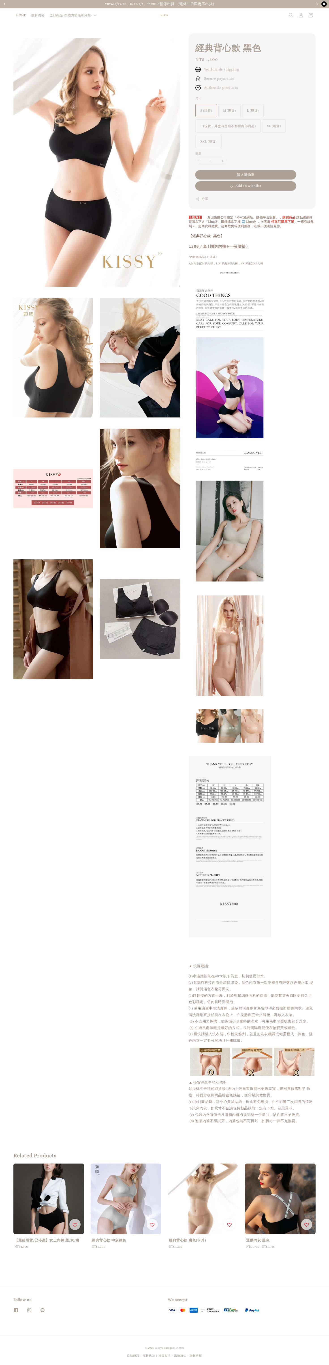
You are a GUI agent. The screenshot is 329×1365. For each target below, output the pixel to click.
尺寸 (198, 98)
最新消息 (37, 15)
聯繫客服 (196, 1355)
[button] (291, 15)
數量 (198, 153)
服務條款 (149, 1355)
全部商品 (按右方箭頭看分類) (71, 15)
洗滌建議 (133, 1355)
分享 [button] (205, 199)
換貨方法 (164, 1355)
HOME (21, 15)
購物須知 (290, 4)
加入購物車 (246, 175)
